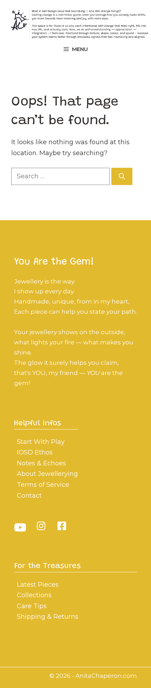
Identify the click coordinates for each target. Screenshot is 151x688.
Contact (29, 495)
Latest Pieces (38, 584)
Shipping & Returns (47, 616)
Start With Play (41, 442)
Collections (34, 595)
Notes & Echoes (41, 463)
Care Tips (32, 606)
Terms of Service (43, 485)
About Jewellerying (47, 474)
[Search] (121, 176)
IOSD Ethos (35, 452)
